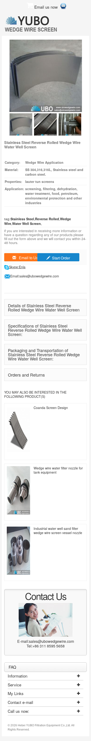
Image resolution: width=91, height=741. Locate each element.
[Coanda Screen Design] (18, 430)
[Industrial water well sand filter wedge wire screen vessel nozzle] (18, 551)
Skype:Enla (17, 267)
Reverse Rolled (47, 219)
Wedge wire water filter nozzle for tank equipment (58, 470)
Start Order (61, 258)
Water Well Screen (26, 223)
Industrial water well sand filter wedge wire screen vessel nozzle (58, 530)
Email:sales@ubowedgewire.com (34, 276)
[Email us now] (63, 5)
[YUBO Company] (31, 23)
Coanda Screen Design (51, 407)
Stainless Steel (22, 219)
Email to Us (28, 257)
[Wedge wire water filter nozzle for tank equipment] (18, 490)
